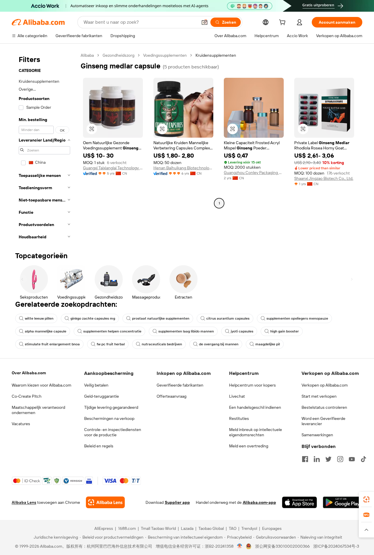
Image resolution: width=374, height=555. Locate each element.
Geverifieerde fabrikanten (180, 385)
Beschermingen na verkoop (109, 418)
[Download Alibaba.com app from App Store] (299, 502)
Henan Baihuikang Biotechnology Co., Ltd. (183, 168)
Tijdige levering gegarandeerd (111, 407)
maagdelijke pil (267, 344)
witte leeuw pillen (39, 318)
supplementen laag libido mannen (186, 331)
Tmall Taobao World (158, 528)
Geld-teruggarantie (101, 396)
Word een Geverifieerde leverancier (323, 421)
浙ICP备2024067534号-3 (336, 546)
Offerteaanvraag (171, 396)
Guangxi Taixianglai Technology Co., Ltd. (113, 168)
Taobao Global (211, 528)
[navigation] (44, 148)
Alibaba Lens (24, 502)
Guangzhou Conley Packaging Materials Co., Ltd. (254, 172)
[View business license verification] (240, 546)
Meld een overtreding (248, 446)
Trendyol (249, 528)
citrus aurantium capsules (228, 318)
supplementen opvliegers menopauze (297, 318)
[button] (204, 22)
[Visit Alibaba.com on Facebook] (305, 459)
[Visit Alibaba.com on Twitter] (328, 459)
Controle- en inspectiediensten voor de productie (112, 432)
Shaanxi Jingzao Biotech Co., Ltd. (323, 178)
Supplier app (177, 502)
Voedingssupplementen (165, 55)
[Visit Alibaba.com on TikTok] (363, 459)
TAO (232, 528)
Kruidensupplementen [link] (215, 55)
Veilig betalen (96, 385)
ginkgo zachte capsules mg (92, 318)
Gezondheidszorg (118, 55)
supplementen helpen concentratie (112, 331)
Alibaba (87, 55)
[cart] (283, 23)
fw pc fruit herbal (111, 344)
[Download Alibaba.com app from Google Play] (342, 502)
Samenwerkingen (317, 434)
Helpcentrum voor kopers (252, 385)
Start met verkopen (319, 396)
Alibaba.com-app (259, 502)
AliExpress (103, 528)
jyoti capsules (242, 331)
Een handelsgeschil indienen (255, 407)
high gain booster (284, 331)
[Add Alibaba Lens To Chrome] (105, 502)
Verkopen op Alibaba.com (325, 385)
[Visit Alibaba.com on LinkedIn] (316, 459)
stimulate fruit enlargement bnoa (52, 344)
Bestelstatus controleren (324, 407)
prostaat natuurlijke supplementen (160, 318)
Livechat (237, 396)
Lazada (187, 528)
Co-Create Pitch (26, 396)
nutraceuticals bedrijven (162, 344)
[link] (366, 499)
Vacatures (21, 423)
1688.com (127, 528)
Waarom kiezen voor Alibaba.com (41, 385)
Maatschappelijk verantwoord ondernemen (38, 410)
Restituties (239, 418)
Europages (272, 528)
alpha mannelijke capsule (45, 331)
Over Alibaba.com (29, 372)
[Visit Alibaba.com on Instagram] (340, 459)
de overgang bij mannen (218, 344)
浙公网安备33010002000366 (282, 546)
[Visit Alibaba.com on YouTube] (351, 459)
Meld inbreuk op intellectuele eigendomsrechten (255, 432)
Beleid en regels (98, 446)
